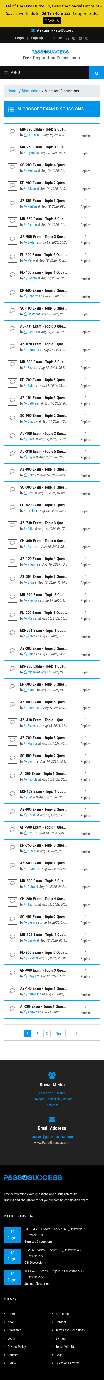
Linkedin (38, 1099)
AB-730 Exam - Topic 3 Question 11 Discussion (56, 523)
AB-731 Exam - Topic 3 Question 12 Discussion (56, 326)
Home (12, 91)
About (11, 1322)
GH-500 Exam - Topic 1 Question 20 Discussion (56, 827)
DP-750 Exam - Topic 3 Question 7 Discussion (55, 845)
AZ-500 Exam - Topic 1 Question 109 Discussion (57, 863)
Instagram (53, 1099)
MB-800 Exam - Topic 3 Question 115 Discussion (58, 362)
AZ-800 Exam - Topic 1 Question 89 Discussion (56, 469)
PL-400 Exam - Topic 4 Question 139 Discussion (57, 272)
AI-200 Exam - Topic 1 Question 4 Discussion (55, 1006)
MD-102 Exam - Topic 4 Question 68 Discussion (57, 934)
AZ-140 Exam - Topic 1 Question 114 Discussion (57, 988)
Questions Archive (68, 1363)
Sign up (37, 38)
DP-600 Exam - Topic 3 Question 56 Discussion (56, 290)
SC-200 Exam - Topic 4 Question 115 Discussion (57, 165)
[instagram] (74, 38)
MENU (15, 72)
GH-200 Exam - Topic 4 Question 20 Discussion (56, 899)
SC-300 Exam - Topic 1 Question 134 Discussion (57, 487)
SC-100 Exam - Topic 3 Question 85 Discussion (56, 308)
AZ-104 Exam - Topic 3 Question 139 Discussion (57, 397)
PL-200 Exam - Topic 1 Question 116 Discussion (57, 612)
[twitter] (61, 38)
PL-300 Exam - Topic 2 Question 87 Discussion (56, 254)
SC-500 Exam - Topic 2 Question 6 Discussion (55, 755)
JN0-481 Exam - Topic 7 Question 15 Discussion (54, 1274)
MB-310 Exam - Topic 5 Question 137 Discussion (58, 594)
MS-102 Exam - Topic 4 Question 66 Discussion (57, 791)
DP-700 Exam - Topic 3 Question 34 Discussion (56, 380)
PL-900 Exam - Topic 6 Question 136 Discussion (57, 952)
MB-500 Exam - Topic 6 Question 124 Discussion (58, 881)
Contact (61, 1322)
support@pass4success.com (52, 1136)
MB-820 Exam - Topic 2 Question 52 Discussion (57, 129)
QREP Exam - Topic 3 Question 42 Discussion (52, 1253)
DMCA (11, 1363)
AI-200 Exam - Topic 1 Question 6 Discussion (55, 773)
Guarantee (14, 1330)
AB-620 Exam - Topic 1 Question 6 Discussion (55, 344)
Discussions (31, 91)
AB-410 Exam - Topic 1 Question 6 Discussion (55, 720)
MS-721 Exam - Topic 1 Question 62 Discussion (57, 630)
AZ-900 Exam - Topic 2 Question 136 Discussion (57, 809)
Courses (12, 1355)
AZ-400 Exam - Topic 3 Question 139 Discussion (57, 702)
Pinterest (52, 1105)
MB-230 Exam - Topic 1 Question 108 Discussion (58, 147)
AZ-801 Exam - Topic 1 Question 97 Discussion (56, 200)
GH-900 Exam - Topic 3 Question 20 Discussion (56, 970)
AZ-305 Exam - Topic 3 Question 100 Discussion (57, 648)
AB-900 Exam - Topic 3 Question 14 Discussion (56, 236)
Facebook (46, 1093)
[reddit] (80, 38)
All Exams (62, 1314)
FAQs (59, 1355)
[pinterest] (87, 38)
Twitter (60, 1093)
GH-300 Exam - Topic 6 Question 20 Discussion (56, 541)
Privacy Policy (16, 1347)
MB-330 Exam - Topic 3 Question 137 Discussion (58, 219)
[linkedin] (67, 38)
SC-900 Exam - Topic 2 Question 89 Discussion (56, 415)
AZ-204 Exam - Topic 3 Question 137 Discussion (57, 576)
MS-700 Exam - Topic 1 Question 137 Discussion (58, 666)
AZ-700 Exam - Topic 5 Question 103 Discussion (57, 738)
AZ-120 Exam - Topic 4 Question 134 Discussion (57, 558)
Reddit (67, 1099)
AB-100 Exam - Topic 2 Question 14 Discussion (56, 433)
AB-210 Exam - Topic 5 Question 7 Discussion (55, 451)
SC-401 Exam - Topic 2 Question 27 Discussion (56, 916)
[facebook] (54, 38)
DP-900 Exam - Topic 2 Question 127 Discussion (57, 183)
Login (19, 38)
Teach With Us (65, 1347)
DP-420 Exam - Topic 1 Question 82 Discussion (56, 505)
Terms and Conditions (70, 1330)
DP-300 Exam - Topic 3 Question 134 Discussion (57, 684)
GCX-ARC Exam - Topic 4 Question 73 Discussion (55, 1232)
